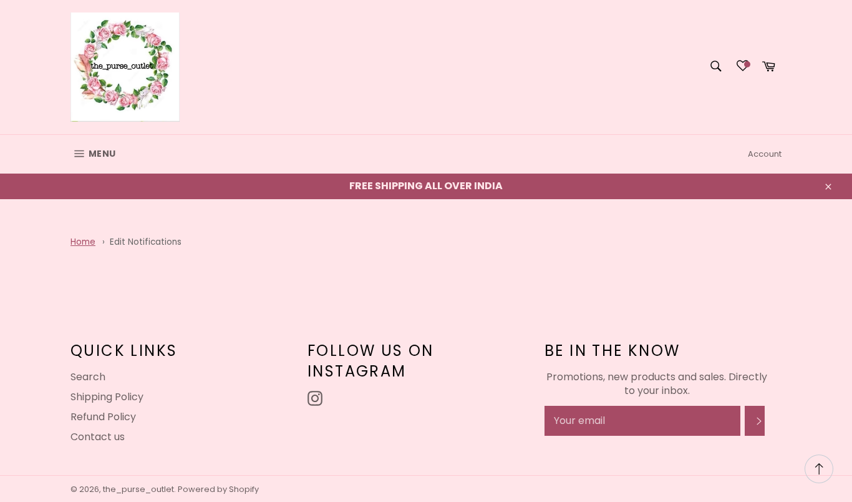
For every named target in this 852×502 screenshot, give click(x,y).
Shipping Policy (106, 397)
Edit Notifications (146, 242)
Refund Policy (103, 417)
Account (765, 154)
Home (82, 242)
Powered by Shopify (218, 489)
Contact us (97, 437)
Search (87, 377)
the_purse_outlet (138, 489)
